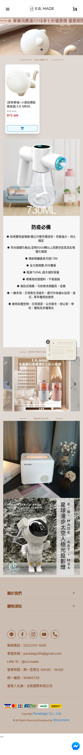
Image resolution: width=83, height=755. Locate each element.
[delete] (48, 342)
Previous (4, 39)
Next (78, 39)
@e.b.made (30, 662)
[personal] (75, 9)
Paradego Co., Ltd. (47, 713)
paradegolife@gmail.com (42, 653)
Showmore (61, 720)
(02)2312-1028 (34, 645)
